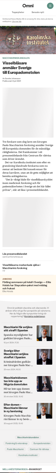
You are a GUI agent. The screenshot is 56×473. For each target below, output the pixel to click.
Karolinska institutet (28, 455)
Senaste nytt (38, 12)
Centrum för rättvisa (39, 449)
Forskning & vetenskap (16, 443)
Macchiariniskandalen (16, 58)
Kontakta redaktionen (34, 316)
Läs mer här (16, 21)
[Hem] (28, 5)
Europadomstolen (42, 443)
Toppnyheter (18, 12)
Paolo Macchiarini (15, 449)
